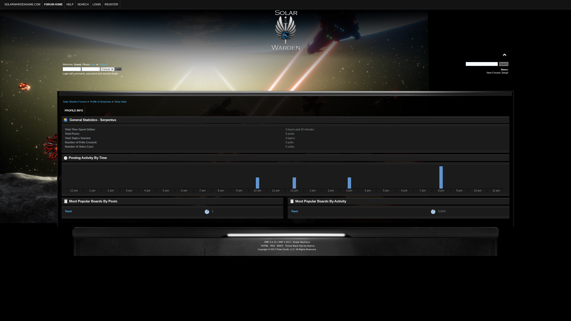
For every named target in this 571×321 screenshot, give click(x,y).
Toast (68, 211)
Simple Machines (301, 242)
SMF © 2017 (284, 242)
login (93, 64)
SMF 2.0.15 (270, 242)
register (103, 64)
